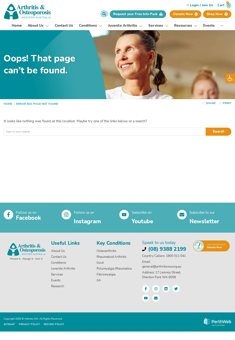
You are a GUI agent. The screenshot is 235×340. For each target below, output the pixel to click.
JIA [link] (99, 280)
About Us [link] (58, 251)
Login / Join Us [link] (201, 5)
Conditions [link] (58, 263)
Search (218, 131)
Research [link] (57, 286)
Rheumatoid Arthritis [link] (111, 257)
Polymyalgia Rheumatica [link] (114, 268)
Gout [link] (100, 263)
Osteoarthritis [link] (106, 251)
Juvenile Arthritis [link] (63, 268)
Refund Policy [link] (54, 324)
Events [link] (56, 280)
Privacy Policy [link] (29, 324)
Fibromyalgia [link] (106, 274)
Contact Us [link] (58, 257)
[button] (224, 6)
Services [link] (57, 274)
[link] (230, 78)
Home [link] (8, 104)
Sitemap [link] (9, 324)
